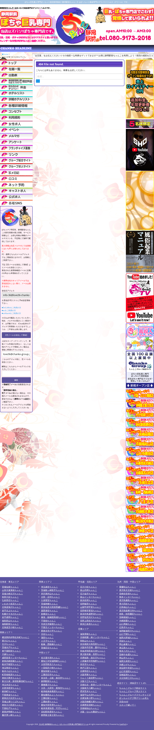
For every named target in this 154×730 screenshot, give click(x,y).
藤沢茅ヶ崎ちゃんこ (11, 715)
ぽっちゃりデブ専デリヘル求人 (134, 698)
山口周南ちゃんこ (127, 624)
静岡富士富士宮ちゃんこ (52, 715)
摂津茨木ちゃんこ (88, 691)
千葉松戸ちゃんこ (10, 708)
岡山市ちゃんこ (126, 657)
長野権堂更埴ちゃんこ (90, 610)
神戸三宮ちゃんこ (88, 667)
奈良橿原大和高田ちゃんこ (92, 644)
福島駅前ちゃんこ (10, 624)
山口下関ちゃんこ (127, 634)
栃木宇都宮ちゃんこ (11, 664)
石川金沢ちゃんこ (88, 593)
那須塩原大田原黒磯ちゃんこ (54, 607)
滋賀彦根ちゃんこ (88, 633)
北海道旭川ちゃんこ (11, 607)
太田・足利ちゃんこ (50, 597)
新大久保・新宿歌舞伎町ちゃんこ (18, 681)
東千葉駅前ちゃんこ (11, 650)
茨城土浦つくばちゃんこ (13, 701)
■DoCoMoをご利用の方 (11, 307)
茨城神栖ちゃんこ (49, 603)
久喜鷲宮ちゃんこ (49, 600)
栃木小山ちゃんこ (10, 671)
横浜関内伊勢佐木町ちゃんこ (15, 637)
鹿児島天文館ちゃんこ (129, 590)
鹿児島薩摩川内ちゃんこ (130, 610)
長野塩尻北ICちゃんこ (90, 617)
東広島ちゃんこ (126, 647)
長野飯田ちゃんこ (88, 603)
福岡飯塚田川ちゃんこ (129, 630)
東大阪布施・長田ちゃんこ (92, 654)
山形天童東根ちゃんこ (12, 590)
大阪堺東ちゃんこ (88, 674)
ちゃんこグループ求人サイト (133, 691)
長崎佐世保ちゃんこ (128, 593)
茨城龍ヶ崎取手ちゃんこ (52, 590)
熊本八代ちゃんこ (127, 651)
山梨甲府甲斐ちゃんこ (90, 607)
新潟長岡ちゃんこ (88, 600)
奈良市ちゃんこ (87, 664)
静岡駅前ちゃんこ (49, 681)
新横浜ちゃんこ (48, 613)
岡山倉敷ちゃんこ (127, 644)
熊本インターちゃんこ (129, 597)
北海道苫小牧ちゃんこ (12, 627)
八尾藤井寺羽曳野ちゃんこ (92, 661)
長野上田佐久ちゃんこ (90, 620)
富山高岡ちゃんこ (88, 590)
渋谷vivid (123, 701)
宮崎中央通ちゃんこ (128, 654)
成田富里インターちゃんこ (14, 657)
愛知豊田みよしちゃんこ (52, 694)
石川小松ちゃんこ (88, 586)
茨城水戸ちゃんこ (10, 647)
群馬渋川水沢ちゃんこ (12, 698)
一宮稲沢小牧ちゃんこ (51, 667)
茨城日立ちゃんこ (49, 647)
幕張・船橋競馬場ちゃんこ (53, 617)
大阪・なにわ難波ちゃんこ (92, 711)
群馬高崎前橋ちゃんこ (12, 661)
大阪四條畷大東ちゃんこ (91, 701)
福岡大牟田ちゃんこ (128, 661)
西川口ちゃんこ (9, 640)
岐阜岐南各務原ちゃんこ (52, 691)
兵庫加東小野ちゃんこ (90, 698)
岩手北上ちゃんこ (10, 610)
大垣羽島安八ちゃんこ (51, 664)
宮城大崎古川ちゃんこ (12, 593)
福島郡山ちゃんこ (10, 620)
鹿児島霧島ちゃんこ (128, 600)
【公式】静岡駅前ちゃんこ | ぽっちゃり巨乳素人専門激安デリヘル (63, 724)
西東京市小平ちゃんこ (51, 630)
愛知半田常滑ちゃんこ (51, 704)
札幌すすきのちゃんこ (12, 613)
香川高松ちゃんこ (127, 603)
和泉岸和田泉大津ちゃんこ (92, 650)
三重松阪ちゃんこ (49, 698)
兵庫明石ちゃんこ (88, 671)
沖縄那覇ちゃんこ (127, 620)
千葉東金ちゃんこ (10, 694)
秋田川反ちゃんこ (10, 597)
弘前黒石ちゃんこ (10, 600)
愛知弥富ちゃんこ (49, 671)
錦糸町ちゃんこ (9, 691)
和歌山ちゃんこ (87, 640)
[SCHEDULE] (16, 75)
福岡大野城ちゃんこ (128, 637)
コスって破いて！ (127, 704)
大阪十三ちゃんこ (88, 681)
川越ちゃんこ (8, 654)
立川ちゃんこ (8, 644)
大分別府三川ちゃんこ (129, 678)
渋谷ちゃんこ (47, 634)
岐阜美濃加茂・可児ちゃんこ (54, 708)
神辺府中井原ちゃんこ (129, 667)
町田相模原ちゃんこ (11, 674)
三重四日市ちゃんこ (50, 674)
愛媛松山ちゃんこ (127, 586)
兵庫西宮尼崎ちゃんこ (90, 704)
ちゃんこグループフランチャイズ (135, 694)
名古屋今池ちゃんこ (50, 657)
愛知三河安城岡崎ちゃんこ (53, 661)
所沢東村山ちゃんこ (50, 593)
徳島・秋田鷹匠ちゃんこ (130, 613)
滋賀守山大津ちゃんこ (90, 694)
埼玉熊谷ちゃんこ (10, 667)
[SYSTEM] (16, 81)
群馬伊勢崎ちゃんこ (11, 711)
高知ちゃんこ (125, 640)
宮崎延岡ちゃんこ (127, 674)
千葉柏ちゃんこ (48, 620)
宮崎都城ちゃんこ (127, 617)
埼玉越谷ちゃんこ (49, 586)
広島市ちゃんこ (126, 627)
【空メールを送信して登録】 (16, 335)
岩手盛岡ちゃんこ (10, 617)
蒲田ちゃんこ (47, 637)
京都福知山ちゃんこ (89, 708)
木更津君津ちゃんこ (11, 688)
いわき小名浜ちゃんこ (12, 603)
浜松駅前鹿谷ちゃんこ (51, 711)
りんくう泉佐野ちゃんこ (91, 677)
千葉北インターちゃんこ (52, 627)
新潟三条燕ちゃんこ (89, 624)
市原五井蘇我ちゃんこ (51, 624)
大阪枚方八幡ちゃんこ (90, 688)
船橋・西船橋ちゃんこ (51, 644)
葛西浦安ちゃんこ (49, 610)
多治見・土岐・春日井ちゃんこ (56, 677)
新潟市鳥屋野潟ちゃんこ (91, 613)
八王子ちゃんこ (48, 640)
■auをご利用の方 (9, 310)
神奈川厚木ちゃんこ (11, 677)
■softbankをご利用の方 (11, 313)
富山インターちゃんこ (90, 597)
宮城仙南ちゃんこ (10, 586)
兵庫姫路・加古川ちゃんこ (92, 657)
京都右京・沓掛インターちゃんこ (96, 684)
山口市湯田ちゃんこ (128, 671)
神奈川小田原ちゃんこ (12, 704)
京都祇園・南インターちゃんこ (95, 637)
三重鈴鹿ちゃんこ (49, 701)
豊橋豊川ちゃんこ (49, 684)
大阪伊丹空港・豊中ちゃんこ (94, 647)
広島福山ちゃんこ (127, 607)
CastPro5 (122, 724)
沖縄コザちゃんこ (127, 664)
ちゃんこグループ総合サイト (133, 688)
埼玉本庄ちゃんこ (10, 684)
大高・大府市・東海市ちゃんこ (56, 688)
